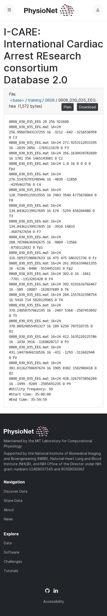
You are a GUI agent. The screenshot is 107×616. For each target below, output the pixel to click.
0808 (50, 100)
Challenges (13, 561)
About (9, 510)
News (8, 519)
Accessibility (53, 601)
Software (11, 552)
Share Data (13, 500)
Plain (67, 107)
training (34, 100)
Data (8, 543)
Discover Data (15, 491)
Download (87, 107)
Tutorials (11, 571)
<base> (17, 100)
